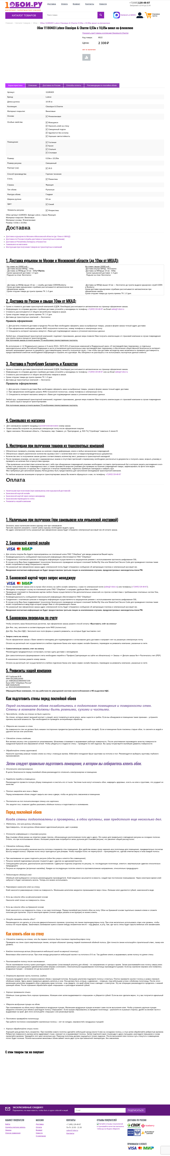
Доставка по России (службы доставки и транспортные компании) (35, 239)
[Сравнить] (86, 57)
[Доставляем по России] (140, 1148)
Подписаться (135, 1110)
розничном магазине (49, 426)
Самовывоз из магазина (16, 244)
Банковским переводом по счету (20, 499)
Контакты (70, 1133)
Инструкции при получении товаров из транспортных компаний (34, 247)
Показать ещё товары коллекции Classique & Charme (105, 33)
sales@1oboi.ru (117, 309)
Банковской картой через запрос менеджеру (25, 496)
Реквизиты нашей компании (18, 501)
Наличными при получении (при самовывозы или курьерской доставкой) (38, 491)
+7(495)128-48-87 (95, 309)
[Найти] (100, 15)
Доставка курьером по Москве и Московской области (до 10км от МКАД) (38, 236)
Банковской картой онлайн (18, 493)
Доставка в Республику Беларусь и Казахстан (26, 242)
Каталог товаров (24, 15)
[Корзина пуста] (148, 17)
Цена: (85, 42)
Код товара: (87, 37)
